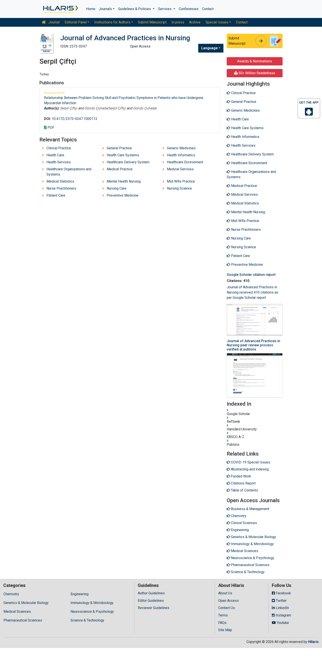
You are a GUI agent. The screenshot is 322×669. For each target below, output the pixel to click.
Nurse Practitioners (61, 188)
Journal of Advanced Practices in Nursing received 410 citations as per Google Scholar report (252, 292)
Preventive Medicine (122, 195)
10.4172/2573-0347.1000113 (74, 119)
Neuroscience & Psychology (92, 611)
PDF (50, 127)
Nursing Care (116, 188)
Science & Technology (87, 620)
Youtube (282, 623)
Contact (208, 9)
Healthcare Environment (185, 162)
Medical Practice (120, 169)
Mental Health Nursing (124, 181)
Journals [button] (105, 9)
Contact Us (226, 608)
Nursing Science (179, 188)
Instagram (283, 615)
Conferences (188, 9)
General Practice (119, 148)
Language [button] (209, 48)
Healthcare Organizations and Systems (68, 171)
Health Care (55, 155)
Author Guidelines (151, 593)
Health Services (58, 162)
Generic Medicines (181, 148)
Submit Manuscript (152, 22)
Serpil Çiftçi (69, 108)
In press (178, 22)
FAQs (222, 623)
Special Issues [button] (216, 22)
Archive (194, 22)
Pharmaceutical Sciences (23, 620)
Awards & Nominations (254, 61)
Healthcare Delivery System (128, 162)
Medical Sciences (17, 611)
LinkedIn (282, 608)
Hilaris (313, 642)
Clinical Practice (58, 148)
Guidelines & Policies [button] (135, 9)
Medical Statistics (60, 181)
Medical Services (180, 169)
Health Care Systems (123, 155)
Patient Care (55, 195)
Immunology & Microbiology (92, 603)
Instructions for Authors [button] (112, 22)
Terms (223, 615)
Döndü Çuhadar (97, 108)
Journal (54, 22)
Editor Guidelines (151, 601)
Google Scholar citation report (251, 275)
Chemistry (11, 594)
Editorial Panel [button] (76, 22)
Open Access (228, 601)
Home (90, 9)
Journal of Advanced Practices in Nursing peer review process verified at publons (253, 345)
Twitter (281, 601)
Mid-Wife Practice (181, 181)
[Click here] (60, 9)
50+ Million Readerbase (256, 73)
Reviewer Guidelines (153, 608)
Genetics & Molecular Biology (26, 603)
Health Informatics (181, 155)
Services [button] (165, 9)
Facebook (283, 593)
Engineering (79, 594)
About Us (225, 593)
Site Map (225, 630)
